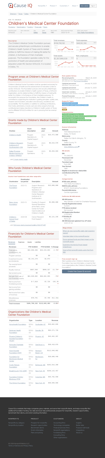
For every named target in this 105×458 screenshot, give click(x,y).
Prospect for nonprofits (39, 423)
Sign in (93, 6)
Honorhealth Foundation (17, 324)
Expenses (21, 242)
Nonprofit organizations (62, 430)
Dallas (26, 14)
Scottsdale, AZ (40, 324)
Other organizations (60, 437)
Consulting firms (59, 435)
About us (79, 433)
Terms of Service (14, 446)
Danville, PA (39, 330)
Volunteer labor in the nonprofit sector (76, 236)
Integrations (80, 430)
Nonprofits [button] (42, 6)
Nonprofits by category (16, 423)
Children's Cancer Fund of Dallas (13, 219)
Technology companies (62, 425)
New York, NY (40, 371)
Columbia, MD (40, 377)
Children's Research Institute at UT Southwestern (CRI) (16, 145)
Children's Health (15, 135)
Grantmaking (21, 27)
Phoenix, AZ (39, 336)
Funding (30, 27)
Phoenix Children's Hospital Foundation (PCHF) (16, 338)
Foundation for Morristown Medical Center (16, 359)
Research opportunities (39, 425)
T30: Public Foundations (85, 32)
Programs (11, 27)
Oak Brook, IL (40, 345)
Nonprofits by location (16, 425)
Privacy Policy (28, 446)
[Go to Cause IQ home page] (20, 5)
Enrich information (37, 430)
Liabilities (38, 242)
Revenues (11, 242)
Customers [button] (64, 6)
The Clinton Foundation (17, 383)
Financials (38, 27)
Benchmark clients (37, 428)
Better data (80, 425)
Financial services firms (62, 428)
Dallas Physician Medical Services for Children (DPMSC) (16, 153)
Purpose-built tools (82, 428)
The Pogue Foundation (81, 81)
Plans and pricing (37, 433)
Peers (45, 27)
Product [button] (53, 6)
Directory (13, 14)
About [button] (74, 6)
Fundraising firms (59, 433)
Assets (29, 242)
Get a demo (84, 6)
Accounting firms (59, 423)
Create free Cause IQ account (79, 271)
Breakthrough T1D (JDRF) (18, 371)
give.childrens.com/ (71, 147)
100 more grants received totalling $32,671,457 (29, 225)
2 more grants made (20, 159)
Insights (79, 423)
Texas (20, 14)
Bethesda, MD (40, 365)
